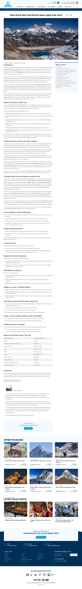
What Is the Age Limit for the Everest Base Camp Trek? (64, 520)
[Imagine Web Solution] (43, 584)
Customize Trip (41, 557)
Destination (7, 553)
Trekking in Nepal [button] (30, 6)
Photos (6, 555)
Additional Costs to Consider (62, 84)
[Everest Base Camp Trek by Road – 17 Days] (41, 476)
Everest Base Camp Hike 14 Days (66, 487)
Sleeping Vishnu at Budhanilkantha (15, 520)
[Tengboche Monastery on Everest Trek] (41, 509)
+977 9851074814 (24, 425)
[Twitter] (56, 561)
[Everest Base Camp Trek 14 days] (15, 450)
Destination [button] (20, 6)
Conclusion (59, 87)
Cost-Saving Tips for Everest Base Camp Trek (66, 81)
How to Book (40, 555)
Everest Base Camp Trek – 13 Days (40, 460)
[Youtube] (65, 561)
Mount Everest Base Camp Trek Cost (64, 86)
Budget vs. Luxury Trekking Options (64, 80)
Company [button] (60, 6)
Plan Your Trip (40, 537)
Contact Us (68, 6)
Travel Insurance (60, 75)
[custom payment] (41, 579)
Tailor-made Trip (8, 559)
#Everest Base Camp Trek (14, 380)
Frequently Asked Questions (26, 559)
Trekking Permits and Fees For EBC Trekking (65, 70)
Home (5, 9)
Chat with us (34, 425)
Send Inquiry (28, 428)
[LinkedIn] (61, 561)
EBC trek (15, 84)
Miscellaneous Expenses (61, 78)
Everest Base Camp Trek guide (15, 9)
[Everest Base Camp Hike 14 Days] (66, 476)
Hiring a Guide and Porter (62, 74)
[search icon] (77, 6)
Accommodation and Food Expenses (64, 72)
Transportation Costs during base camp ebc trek (66, 71)
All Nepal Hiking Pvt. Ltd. (37, 582)
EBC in (29, 97)
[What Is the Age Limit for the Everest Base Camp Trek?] (66, 509)
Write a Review (24, 557)
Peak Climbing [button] (51, 6)
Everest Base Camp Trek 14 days (15, 460)
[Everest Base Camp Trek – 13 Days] (41, 450)
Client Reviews (7, 557)
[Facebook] (54, 561)
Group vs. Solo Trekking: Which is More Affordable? (67, 83)
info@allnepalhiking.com (53, 545)
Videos (22, 555)
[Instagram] (59, 561)
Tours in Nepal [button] (41, 6)
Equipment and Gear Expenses (63, 77)
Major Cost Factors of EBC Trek (63, 68)
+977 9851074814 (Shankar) (68, 3)
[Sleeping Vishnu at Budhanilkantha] (15, 509)
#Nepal (6, 380)
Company (23, 553)
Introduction (59, 67)
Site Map (6, 561)
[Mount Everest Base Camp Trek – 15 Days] (66, 450)
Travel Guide (40, 553)
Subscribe (73, 554)
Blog (8, 9)
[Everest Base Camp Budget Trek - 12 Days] (15, 476)
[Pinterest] (63, 561)
